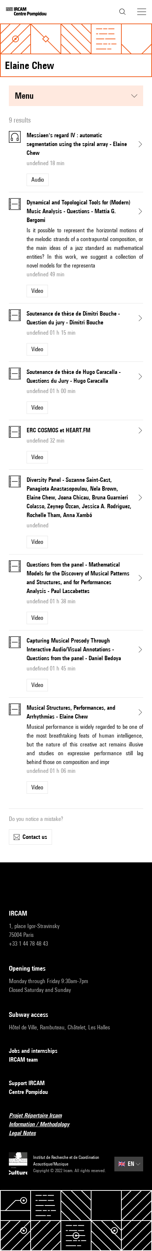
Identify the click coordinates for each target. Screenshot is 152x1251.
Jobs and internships (33, 1050)
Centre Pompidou (28, 1091)
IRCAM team (23, 1059)
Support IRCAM (27, 1083)
